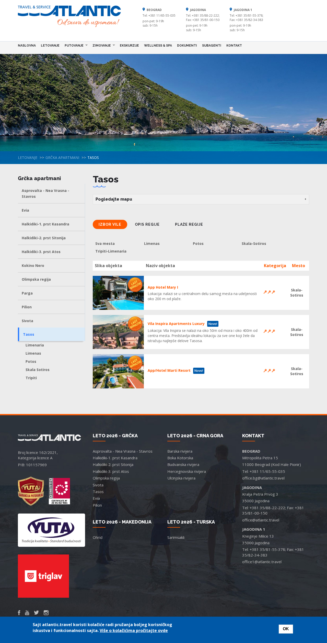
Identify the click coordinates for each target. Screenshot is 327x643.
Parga (27, 293)
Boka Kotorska (180, 457)
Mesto (298, 265)
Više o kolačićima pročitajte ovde (134, 630)
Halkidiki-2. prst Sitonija (44, 237)
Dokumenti (187, 45)
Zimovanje (100, 45)
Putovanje (73, 45)
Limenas (33, 353)
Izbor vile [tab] (110, 224)
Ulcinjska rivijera (181, 478)
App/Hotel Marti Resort (169, 370)
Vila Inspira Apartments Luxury (176, 323)
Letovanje (50, 45)
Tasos (28, 334)
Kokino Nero (33, 265)
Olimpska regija (36, 279)
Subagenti (211, 45)
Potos (31, 361)
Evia (25, 210)
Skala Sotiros (38, 369)
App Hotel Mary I (163, 287)
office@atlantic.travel (260, 519)
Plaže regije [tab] (189, 224)
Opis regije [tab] (147, 224)
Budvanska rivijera (183, 464)
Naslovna (27, 45)
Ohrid (97, 537)
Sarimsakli (175, 537)
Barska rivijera (179, 451)
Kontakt (234, 45)
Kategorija (275, 265)
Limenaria (35, 345)
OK (286, 629)
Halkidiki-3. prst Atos (41, 251)
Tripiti (31, 377)
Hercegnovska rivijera (186, 471)
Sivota (27, 320)
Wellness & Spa (158, 45)
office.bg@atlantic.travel (263, 478)
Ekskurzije (129, 45)
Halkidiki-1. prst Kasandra (45, 224)
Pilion (27, 306)
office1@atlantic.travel (262, 561)
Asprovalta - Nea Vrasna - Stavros (45, 193)
